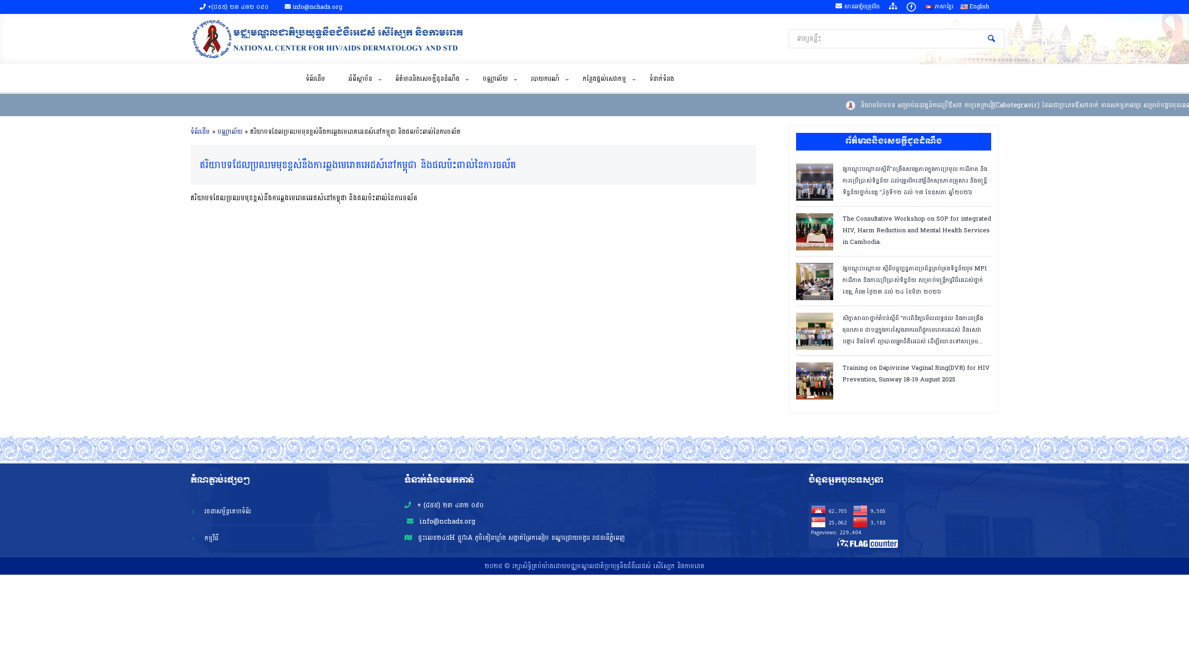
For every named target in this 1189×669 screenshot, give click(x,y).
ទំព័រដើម (315, 79)
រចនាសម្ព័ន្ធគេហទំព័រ (227, 511)
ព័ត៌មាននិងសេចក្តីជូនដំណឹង (427, 79)
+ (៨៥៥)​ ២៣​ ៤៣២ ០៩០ (449, 505)
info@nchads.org (446, 521)
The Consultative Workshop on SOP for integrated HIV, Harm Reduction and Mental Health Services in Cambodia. (917, 229)
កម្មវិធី (211, 538)
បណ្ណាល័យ (495, 79)
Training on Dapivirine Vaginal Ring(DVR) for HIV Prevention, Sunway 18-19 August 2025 (916, 373)
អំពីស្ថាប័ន (360, 79)
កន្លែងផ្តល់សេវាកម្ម (604, 79)
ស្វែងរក (991, 38)
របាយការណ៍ (545, 79)
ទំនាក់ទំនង (661, 79)
